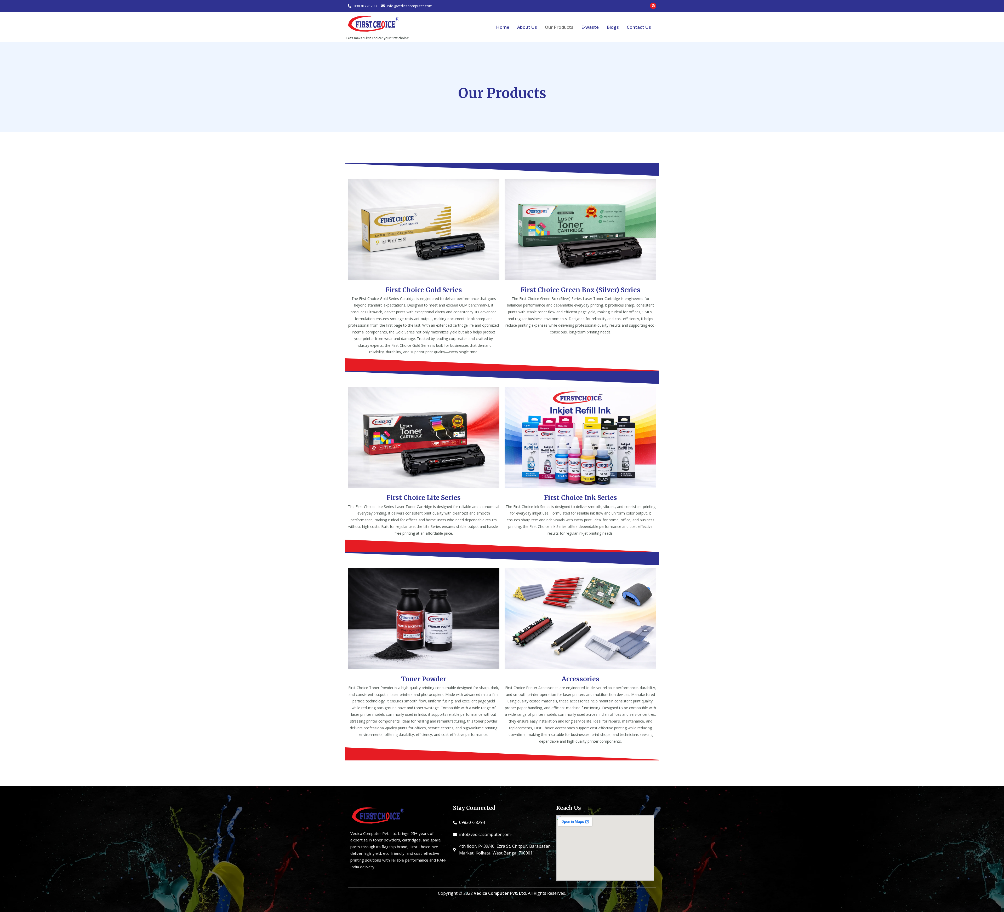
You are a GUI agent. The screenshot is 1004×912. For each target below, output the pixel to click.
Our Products (559, 27)
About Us (527, 27)
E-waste (590, 27)
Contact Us (639, 27)
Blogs (613, 27)
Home (502, 27)
